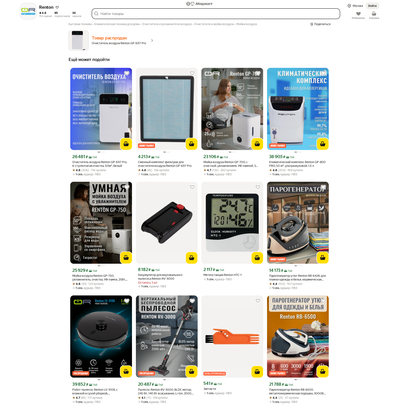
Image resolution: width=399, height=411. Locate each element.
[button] (57, 7)
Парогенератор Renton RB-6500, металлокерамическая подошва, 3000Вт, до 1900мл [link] (297, 391)
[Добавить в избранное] (127, 73)
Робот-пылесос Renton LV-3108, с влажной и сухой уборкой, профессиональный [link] (95, 391)
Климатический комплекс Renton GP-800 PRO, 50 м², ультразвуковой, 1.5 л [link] (297, 163)
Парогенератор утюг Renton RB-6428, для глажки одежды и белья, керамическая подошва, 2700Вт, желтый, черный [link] (297, 277)
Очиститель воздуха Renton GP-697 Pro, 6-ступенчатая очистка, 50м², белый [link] (99, 163)
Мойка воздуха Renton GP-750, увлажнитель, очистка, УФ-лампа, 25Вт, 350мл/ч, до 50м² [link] (99, 277)
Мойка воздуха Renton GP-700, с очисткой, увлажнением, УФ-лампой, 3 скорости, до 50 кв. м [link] (229, 164)
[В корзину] (126, 144)
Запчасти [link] (209, 388)
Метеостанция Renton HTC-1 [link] (222, 275)
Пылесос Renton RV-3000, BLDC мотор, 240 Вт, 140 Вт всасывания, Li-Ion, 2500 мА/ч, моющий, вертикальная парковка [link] (165, 391)
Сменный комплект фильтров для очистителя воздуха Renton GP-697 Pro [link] (165, 163)
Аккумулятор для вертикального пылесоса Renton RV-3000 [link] (160, 276)
